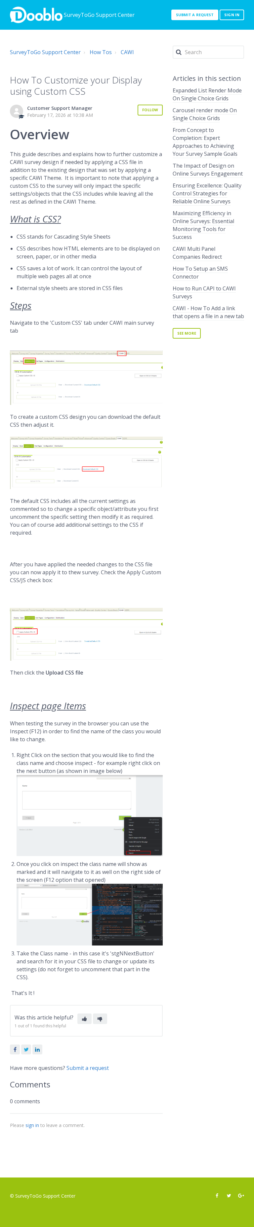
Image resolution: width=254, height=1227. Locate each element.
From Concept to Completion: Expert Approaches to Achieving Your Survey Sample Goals (205, 141)
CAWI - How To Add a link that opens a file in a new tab (208, 312)
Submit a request (195, 14)
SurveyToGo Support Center (45, 52)
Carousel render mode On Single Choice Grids (205, 114)
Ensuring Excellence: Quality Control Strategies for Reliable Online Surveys (207, 193)
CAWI (127, 52)
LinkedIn (37, 1049)
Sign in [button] (231, 14)
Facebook (15, 1049)
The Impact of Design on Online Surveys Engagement (208, 169)
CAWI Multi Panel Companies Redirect (197, 252)
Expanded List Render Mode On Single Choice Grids (207, 94)
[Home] (36, 15)
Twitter (26, 1049)
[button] (84, 1018)
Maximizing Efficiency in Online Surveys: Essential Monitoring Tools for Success (203, 225)
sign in (32, 1125)
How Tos (101, 52)
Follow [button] (150, 109)
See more (186, 333)
